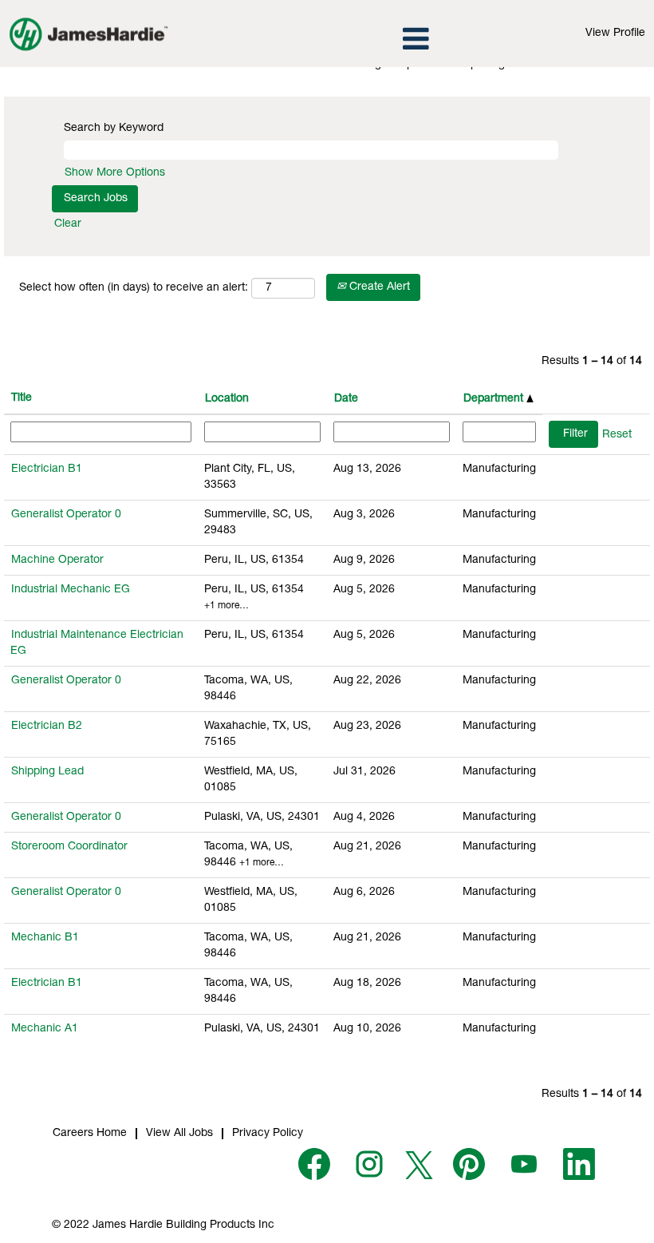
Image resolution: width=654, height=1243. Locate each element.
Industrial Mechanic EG (70, 590)
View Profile (615, 33)
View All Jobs (179, 1133)
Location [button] (227, 399)
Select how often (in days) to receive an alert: (133, 288)
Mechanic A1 (44, 1029)
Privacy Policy (267, 1133)
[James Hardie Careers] (88, 33)
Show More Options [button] (115, 173)
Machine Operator (57, 560)
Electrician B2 (46, 726)
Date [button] (346, 399)
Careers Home (90, 1133)
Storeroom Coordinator (69, 847)
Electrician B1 (46, 469)
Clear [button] (67, 224)
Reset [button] (617, 435)
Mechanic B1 (45, 938)
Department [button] (494, 399)
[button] (326, 39)
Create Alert (378, 287)
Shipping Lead (47, 772)
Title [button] (21, 398)
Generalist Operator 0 (66, 515)
